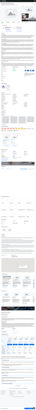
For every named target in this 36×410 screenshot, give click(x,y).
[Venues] (34, 1)
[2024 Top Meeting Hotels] (28, 70)
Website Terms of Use (29, 392)
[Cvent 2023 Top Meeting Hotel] (33, 70)
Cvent (1, 2)
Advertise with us (28, 393)
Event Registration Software (12, 391)
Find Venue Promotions (3, 392)
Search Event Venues (3, 391)
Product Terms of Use (29, 391)
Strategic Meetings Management (13, 393)
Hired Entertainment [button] (24, 303)
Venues (3, 2)
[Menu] (1, 1)
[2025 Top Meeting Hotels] (30, 70)
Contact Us (19, 391)
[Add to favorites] (9, 135)
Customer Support (20, 392)
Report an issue (11, 388)
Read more (25, 76)
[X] (13, 330)
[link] (6, 294)
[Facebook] (14, 330)
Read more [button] (4, 284)
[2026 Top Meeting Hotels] (25, 70)
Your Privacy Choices (20, 393)
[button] (11, 13)
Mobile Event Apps (11, 392)
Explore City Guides (3, 393)
